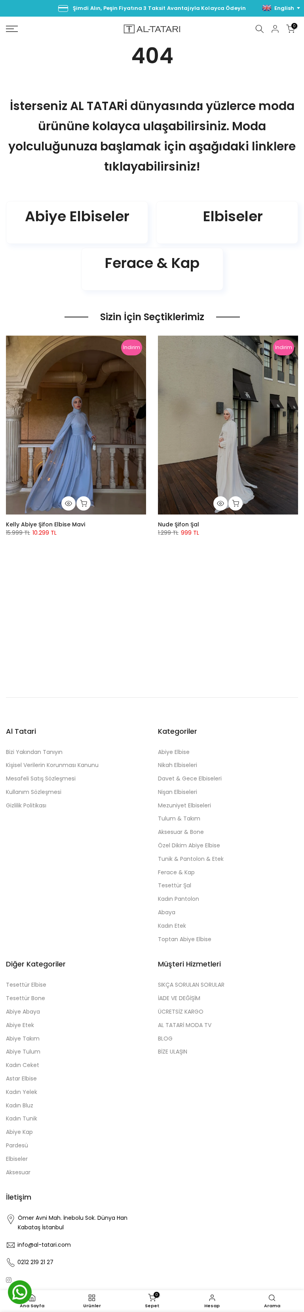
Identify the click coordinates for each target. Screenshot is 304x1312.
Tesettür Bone (25, 998)
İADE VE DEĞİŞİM (179, 998)
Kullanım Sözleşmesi (33, 792)
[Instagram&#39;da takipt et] (8, 1280)
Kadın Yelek (21, 1092)
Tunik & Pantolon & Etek (191, 859)
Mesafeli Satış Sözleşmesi (41, 778)
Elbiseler (17, 1159)
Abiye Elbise (174, 752)
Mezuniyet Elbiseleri (184, 805)
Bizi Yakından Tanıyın (34, 752)
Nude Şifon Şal (178, 524)
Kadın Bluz (19, 1105)
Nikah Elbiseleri (177, 765)
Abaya (166, 912)
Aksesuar (18, 1172)
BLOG (165, 1038)
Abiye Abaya (23, 1012)
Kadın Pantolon (178, 899)
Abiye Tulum (23, 1052)
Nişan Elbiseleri (177, 792)
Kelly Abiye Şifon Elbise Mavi (45, 524)
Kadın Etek (172, 926)
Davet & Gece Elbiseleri (190, 778)
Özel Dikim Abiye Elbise (189, 845)
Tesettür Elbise (26, 985)
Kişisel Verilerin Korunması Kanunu (52, 765)
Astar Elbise (21, 1078)
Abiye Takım (23, 1038)
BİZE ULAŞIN (172, 1052)
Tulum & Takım (179, 818)
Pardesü (17, 1145)
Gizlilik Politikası (26, 805)
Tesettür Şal (174, 885)
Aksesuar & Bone (181, 832)
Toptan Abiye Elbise (184, 939)
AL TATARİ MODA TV (184, 1025)
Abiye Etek (20, 1025)
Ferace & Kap (176, 872)
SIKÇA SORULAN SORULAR (191, 985)
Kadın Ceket (22, 1065)
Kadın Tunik (21, 1118)
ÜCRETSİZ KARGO (180, 1012)
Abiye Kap (19, 1132)
